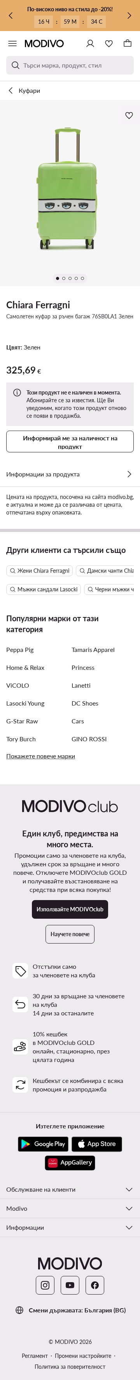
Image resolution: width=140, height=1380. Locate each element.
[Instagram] (45, 1285)
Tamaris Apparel (93, 649)
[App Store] (97, 1144)
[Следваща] (129, 15)
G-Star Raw (22, 721)
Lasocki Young (25, 703)
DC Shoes (85, 703)
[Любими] (109, 43)
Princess (83, 667)
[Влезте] (90, 43)
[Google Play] (43, 1144)
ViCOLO (17, 685)
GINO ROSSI (89, 738)
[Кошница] (127, 43)
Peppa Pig (19, 649)
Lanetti (81, 685)
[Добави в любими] (130, 115)
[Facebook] (95, 1285)
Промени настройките (83, 1355)
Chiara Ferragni (38, 304)
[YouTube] (70, 1285)
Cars (78, 721)
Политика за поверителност (70, 1366)
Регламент (35, 1355)
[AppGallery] (70, 1163)
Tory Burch (21, 738)
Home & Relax (25, 667)
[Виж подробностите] (129, 474)
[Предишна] (11, 15)
